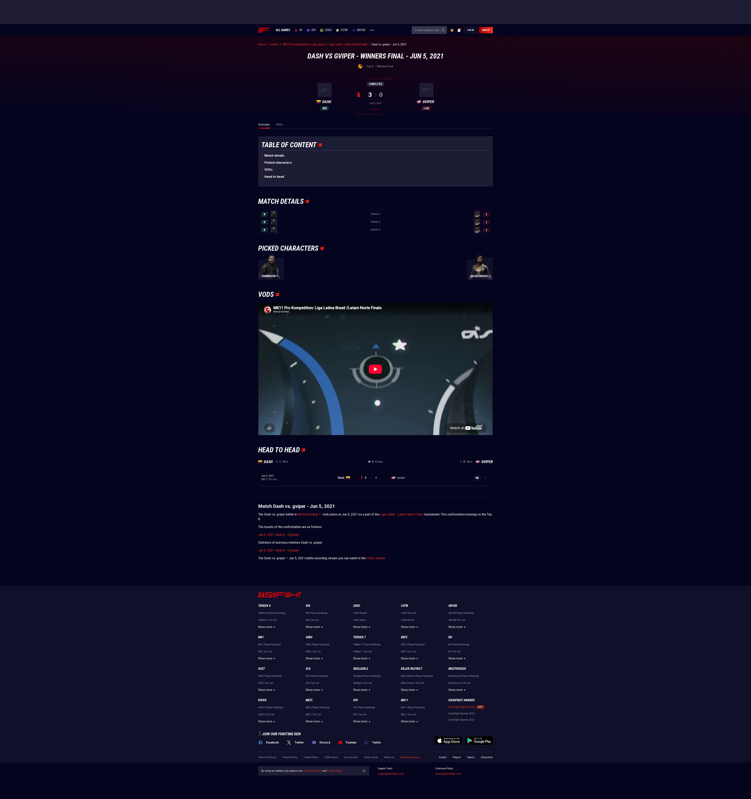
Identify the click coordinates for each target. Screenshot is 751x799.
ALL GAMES (283, 30)
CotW (344, 30)
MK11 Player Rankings (413, 707)
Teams (470, 757)
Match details (274, 155)
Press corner (371, 757)
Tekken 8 (264, 606)
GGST (261, 669)
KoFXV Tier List (266, 714)
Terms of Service (267, 757)
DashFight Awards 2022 (461, 719)
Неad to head (274, 177)
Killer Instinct (411, 669)
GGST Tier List (265, 683)
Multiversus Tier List (459, 683)
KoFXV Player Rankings (270, 707)
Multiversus (457, 669)
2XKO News (359, 620)
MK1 (261, 637)
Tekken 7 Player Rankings (367, 644)
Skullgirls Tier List (362, 683)
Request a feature (410, 757)
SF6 (313, 30)
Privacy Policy (290, 757)
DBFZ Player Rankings (413, 644)
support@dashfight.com (391, 773)
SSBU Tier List (313, 651)
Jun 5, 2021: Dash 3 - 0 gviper (278, 535)
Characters (487, 757)
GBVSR (361, 30)
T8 (300, 30)
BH (450, 637)
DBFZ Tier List (408, 651)
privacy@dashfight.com (448, 773)
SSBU (309, 637)
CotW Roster (408, 620)
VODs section (376, 558)
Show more (265, 626)
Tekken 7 (359, 637)
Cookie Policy (311, 757)
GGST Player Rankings (270, 676)
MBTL (309, 700)
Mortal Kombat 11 (310, 514)
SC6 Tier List (312, 683)
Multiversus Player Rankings (463, 676)
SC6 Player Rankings (317, 676)
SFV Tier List (360, 714)
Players (457, 757)
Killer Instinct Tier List (412, 683)
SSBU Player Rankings (318, 644)
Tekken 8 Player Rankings (272, 613)
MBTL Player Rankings (318, 707)
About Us (389, 757)
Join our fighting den (281, 734)
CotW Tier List (408, 613)
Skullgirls (360, 669)
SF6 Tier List (312, 620)
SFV (355, 700)
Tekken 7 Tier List (362, 651)
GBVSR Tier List (456, 620)
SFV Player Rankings (364, 707)
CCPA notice (331, 757)
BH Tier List (454, 651)
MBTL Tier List (313, 714)
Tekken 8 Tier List (267, 620)
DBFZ (404, 637)
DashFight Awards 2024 (461, 707)
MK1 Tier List (265, 651)
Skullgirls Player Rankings (367, 676)
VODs (268, 169)
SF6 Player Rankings (317, 613)
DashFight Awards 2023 (461, 713)
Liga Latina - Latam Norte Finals (401, 514)
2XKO (328, 30)
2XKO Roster (360, 613)
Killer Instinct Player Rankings (417, 676)
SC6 (308, 669)
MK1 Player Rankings (269, 644)
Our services (351, 757)
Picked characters (278, 162)
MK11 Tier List (408, 714)
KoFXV (262, 700)
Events (442, 757)
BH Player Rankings (459, 644)
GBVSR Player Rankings (461, 613)
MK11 (404, 700)
